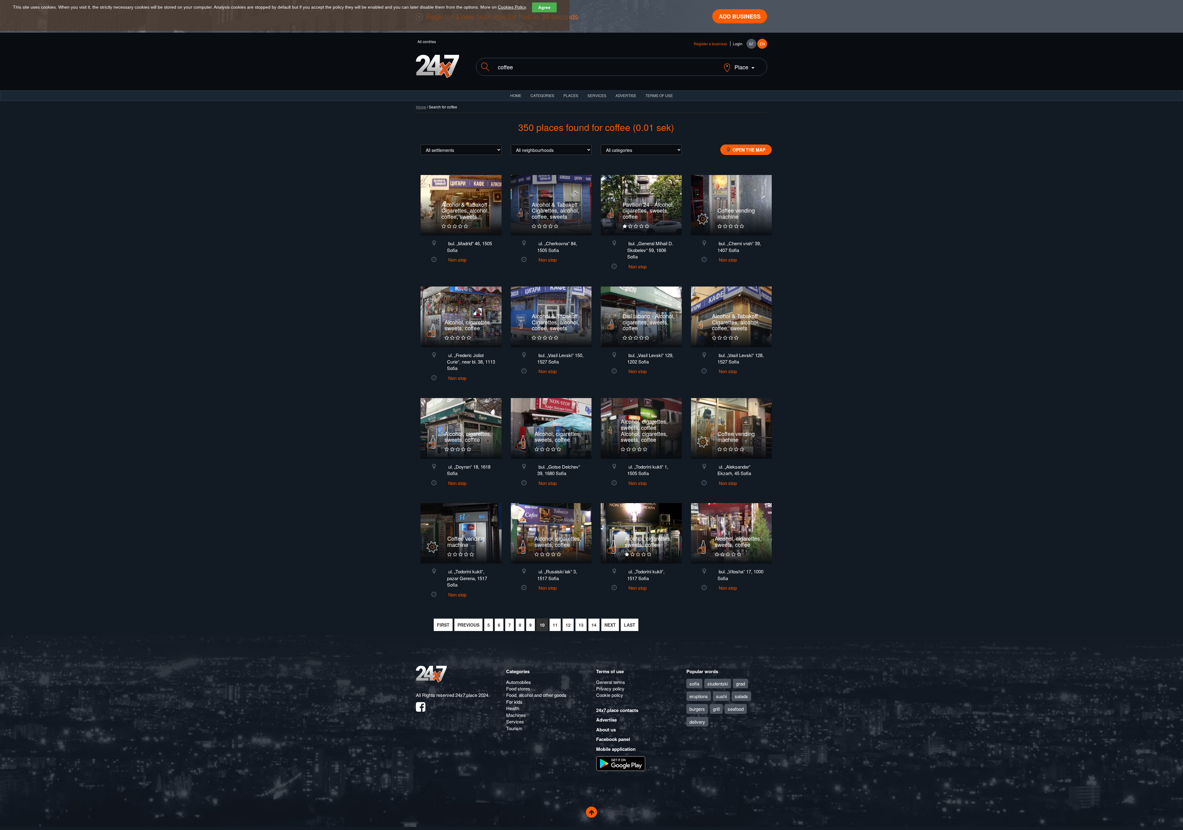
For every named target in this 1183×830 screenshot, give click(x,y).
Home (421, 106)
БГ (751, 43)
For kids (514, 701)
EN (762, 43)
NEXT (610, 625)
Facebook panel (613, 739)
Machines (516, 715)
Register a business (710, 43)
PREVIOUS (468, 625)
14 (594, 625)
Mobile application (616, 749)
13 (581, 625)
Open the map (748, 150)
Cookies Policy (512, 7)
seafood (736, 709)
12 (568, 625)
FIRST (443, 625)
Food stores (518, 688)
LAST (629, 625)
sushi (721, 696)
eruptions (698, 696)
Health (512, 708)
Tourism (514, 728)
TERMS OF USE (659, 95)
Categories (518, 671)
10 (542, 625)
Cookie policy (609, 695)
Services (596, 95)
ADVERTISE (626, 95)
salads (741, 696)
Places (570, 95)
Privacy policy (610, 688)
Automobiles (518, 682)
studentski (717, 683)
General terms (610, 682)
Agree (544, 7)
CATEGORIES (542, 95)
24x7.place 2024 (471, 695)
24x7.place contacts (617, 710)
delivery (697, 721)
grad (740, 683)
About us (606, 729)
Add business (740, 16)
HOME (515, 95)
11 (555, 625)
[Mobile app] (620, 763)
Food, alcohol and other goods (536, 695)
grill (716, 709)
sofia (694, 683)
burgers (697, 709)
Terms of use (610, 671)
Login (737, 43)
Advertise (606, 719)
